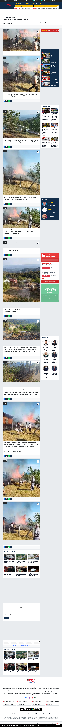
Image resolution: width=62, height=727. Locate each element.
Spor (36, 6)
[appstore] (25, 709)
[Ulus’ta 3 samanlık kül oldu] (21, 40)
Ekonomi (51, 6)
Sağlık (37, 713)
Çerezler (45, 725)
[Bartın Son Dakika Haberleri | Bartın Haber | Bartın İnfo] (7, 5)
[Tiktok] (34, 698)
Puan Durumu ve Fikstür (8, 704)
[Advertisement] (25, 593)
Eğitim (45, 6)
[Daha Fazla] (11, 101)
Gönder (6, 617)
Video (29, 3)
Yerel (50, 713)
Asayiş (20, 6)
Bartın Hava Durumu (23, 701)
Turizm (47, 713)
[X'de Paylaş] (6, 101)
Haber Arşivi (49, 704)
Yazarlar (36, 3)
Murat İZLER (51, 214)
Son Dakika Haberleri (37, 704)
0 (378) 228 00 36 (46, 275)
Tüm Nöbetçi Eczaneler (50, 281)
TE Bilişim (56, 723)
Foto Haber (12, 17)
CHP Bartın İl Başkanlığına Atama (52, 217)
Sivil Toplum (42, 713)
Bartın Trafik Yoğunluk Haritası (53, 701)
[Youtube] (32, 698)
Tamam (58, 725)
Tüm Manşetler (21, 704)
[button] (58, 6)
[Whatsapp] (36, 698)
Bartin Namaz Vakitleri (37, 701)
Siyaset (30, 6)
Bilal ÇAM (50, 202)
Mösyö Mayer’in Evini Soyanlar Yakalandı (52, 211)
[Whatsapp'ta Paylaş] (9, 101)
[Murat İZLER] (44, 216)
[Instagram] (30, 698)
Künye (42, 3)
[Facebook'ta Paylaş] (4, 101)
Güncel (25, 6)
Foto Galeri (21, 3)
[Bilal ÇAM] (44, 203)
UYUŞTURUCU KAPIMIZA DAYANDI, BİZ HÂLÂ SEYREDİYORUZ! (52, 205)
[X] (28, 698)
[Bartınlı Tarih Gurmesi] (44, 209)
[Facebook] (26, 698)
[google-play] (36, 709)
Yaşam (40, 6)
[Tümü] (57, 199)
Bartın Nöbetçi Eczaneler (9, 701)
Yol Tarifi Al (54, 275)
